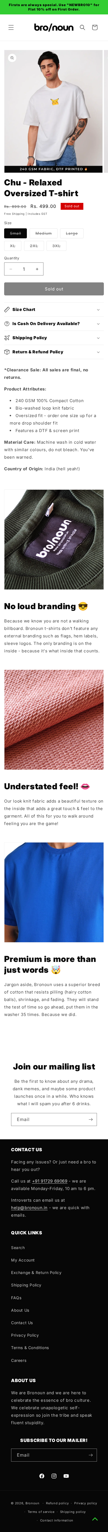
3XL (59, 247)
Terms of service (41, 1512)
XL (15, 247)
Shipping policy (73, 1512)
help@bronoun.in (29, 1207)
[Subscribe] (90, 1119)
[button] (11, 27)
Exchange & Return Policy (36, 1272)
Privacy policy (85, 1503)
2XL (37, 247)
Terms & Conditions (30, 1347)
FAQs (16, 1297)
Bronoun (32, 1503)
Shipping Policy (26, 1285)
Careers (18, 1360)
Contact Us (22, 1322)
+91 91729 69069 (50, 1181)
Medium (46, 234)
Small (18, 234)
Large (75, 234)
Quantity (11, 258)
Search (18, 1247)
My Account (23, 1260)
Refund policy (57, 1503)
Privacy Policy (25, 1335)
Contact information (56, 1520)
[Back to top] (95, 1518)
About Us (20, 1310)
